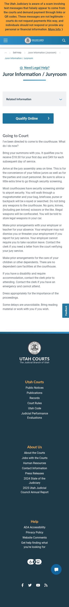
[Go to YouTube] (38, 585)
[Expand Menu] (6, 40)
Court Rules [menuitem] (34, 403)
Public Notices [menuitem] (35, 387)
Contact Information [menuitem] (34, 468)
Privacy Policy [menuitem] (34, 532)
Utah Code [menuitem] (34, 408)
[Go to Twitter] (30, 585)
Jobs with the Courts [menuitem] (34, 458)
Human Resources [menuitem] (34, 463)
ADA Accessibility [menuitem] (34, 527)
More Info (54, 29)
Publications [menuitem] (34, 393)
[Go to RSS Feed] (46, 585)
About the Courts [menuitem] (34, 452)
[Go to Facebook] (22, 585)
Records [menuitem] (35, 398)
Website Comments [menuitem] (34, 537)
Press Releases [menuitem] (34, 473)
